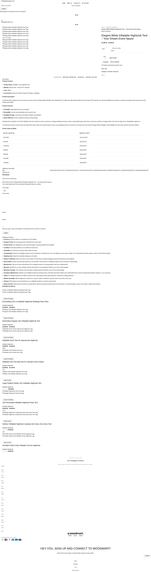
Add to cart (113, 58)
